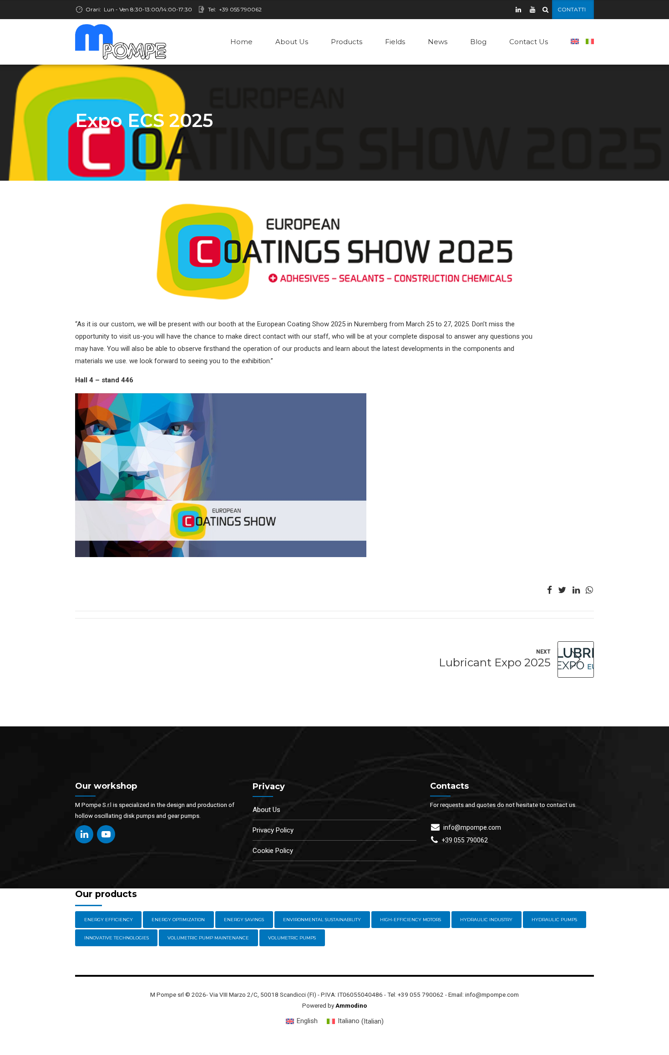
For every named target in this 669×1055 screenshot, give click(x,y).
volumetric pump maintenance (208, 937)
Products (346, 41)
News (437, 41)
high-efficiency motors (410, 919)
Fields (395, 41)
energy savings (244, 919)
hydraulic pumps (554, 919)
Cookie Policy (273, 851)
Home (241, 41)
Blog (478, 41)
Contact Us (528, 41)
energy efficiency (108, 919)
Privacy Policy (273, 830)
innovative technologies (116, 937)
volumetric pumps (292, 937)
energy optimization (178, 919)
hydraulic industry (486, 919)
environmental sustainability (322, 919)
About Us (291, 41)
